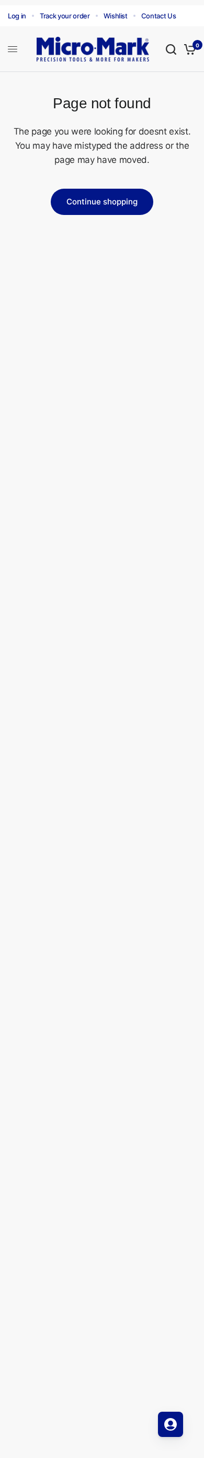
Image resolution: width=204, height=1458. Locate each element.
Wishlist (116, 16)
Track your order (65, 16)
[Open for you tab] (170, 1424)
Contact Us (158, 16)
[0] (188, 49)
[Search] (171, 49)
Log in (17, 16)
